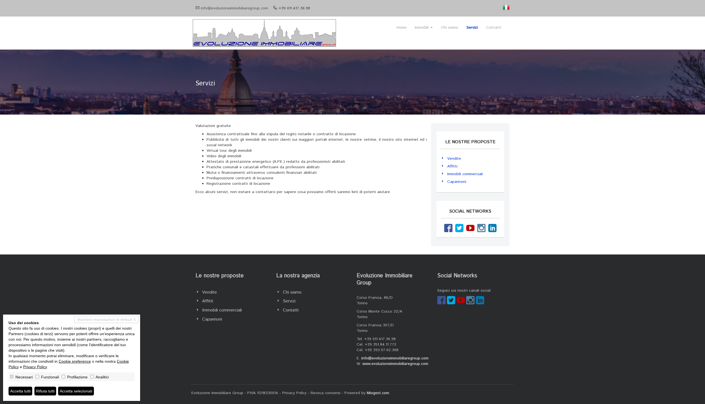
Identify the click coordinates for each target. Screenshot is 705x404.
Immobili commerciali (465, 174)
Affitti (452, 166)
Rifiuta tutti (45, 391)
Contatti (493, 27)
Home (401, 27)
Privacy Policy (294, 393)
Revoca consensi (325, 393)
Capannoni (456, 182)
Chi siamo (449, 27)
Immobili (422, 27)
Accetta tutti (20, 391)
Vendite (454, 158)
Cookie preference (75, 361)
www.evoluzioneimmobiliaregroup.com (395, 364)
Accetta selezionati (76, 391)
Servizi (472, 27)
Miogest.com (378, 393)
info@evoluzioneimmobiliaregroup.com (234, 8)
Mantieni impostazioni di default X (106, 319)
